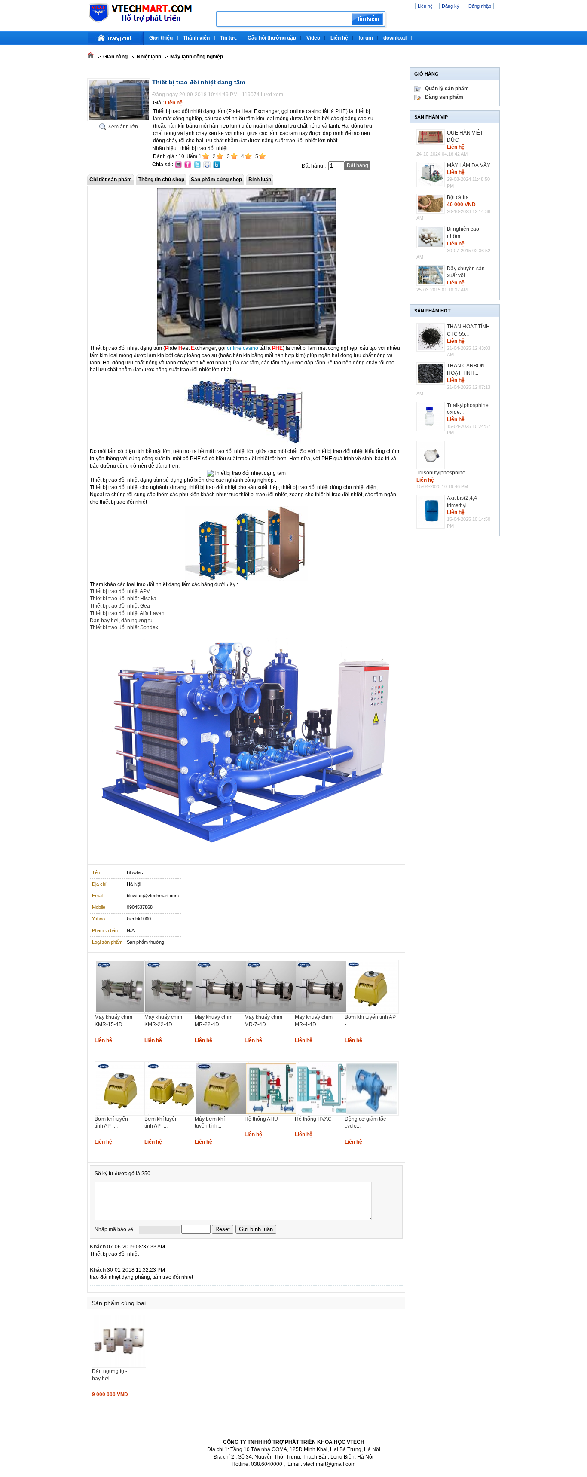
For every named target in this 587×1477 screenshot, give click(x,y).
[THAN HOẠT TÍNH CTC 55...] (431, 337)
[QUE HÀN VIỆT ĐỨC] (431, 137)
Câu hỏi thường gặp (272, 38)
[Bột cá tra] (431, 204)
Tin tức (228, 38)
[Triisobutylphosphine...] (431, 455)
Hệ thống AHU (261, 1119)
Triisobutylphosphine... (442, 473)
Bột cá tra (458, 197)
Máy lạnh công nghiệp (196, 57)
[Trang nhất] (116, 38)
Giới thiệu (161, 38)
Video (313, 38)
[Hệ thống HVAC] (322, 1114)
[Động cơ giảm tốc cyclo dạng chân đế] (372, 1114)
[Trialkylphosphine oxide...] (431, 417)
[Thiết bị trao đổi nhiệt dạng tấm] (118, 119)
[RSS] (498, 34)
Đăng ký (450, 6)
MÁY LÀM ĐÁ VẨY (468, 165)
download (395, 38)
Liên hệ (425, 6)
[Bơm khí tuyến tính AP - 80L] (122, 1114)
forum (365, 38)
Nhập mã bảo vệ (114, 1229)
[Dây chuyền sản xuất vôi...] (431, 275)
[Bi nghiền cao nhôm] (431, 237)
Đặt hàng (357, 165)
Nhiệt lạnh (149, 57)
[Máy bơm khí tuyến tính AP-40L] (222, 1114)
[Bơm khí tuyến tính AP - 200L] (372, 1012)
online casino (242, 348)
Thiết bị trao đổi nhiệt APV (120, 591)
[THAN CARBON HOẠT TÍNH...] (431, 373)
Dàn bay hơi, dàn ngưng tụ (121, 621)
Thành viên (196, 38)
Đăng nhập (479, 6)
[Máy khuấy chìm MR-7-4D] (272, 1012)
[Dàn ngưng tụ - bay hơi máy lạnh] (119, 1366)
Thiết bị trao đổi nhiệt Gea (120, 606)
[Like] (402, 1247)
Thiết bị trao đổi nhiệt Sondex (124, 627)
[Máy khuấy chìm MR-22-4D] (222, 1012)
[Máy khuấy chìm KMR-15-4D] (122, 1012)
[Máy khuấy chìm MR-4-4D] (322, 1012)
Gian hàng (115, 57)
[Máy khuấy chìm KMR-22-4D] (171, 1012)
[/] (148, 21)
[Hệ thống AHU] (272, 1114)
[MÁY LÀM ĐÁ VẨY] (431, 174)
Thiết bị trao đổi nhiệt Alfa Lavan (127, 613)
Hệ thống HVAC (313, 1119)
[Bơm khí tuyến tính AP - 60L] (171, 1114)
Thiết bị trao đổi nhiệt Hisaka (123, 599)
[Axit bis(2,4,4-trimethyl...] (431, 512)
